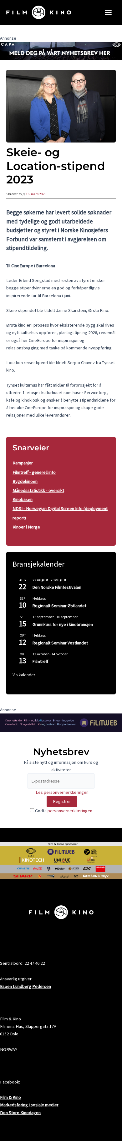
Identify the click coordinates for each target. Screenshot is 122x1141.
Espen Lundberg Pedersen (25, 986)
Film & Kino (10, 1097)
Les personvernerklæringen (62, 792)
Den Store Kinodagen (20, 1112)
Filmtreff (40, 661)
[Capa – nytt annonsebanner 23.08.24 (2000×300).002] (61, 50)
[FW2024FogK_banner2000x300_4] (61, 722)
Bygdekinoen (25, 481)
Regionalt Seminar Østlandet (59, 605)
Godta (63, 810)
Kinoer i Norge (26, 527)
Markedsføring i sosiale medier (29, 1105)
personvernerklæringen (70, 810)
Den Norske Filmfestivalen (57, 587)
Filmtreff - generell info (34, 472)
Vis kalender (24, 675)
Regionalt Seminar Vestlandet (60, 643)
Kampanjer (23, 463)
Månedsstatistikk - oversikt (38, 490)
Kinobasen (23, 499)
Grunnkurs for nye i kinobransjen (63, 624)
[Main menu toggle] (108, 12)
